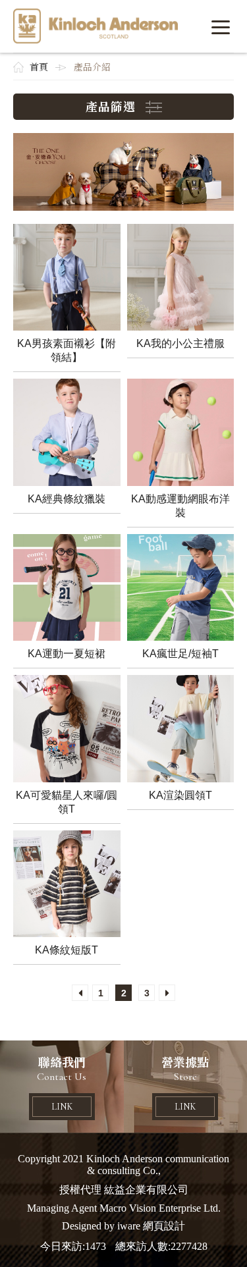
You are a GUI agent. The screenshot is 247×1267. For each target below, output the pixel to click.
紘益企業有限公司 (95, 26)
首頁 (39, 67)
